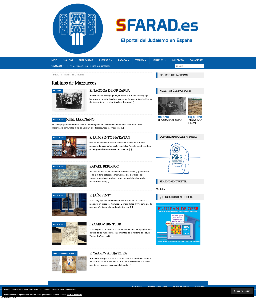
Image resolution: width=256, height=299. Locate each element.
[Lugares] (69, 100)
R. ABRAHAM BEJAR (170, 119)
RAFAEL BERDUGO (104, 166)
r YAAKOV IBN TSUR (105, 224)
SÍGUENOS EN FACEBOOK (174, 75)
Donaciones (196, 60)
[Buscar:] (189, 66)
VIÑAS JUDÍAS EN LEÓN (199, 121)
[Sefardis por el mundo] (69, 262)
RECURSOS (157, 60)
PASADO (122, 60)
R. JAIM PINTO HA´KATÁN (109, 137)
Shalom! (68, 60)
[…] (132, 102)
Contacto (178, 60)
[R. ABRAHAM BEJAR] (172, 106)
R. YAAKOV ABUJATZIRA (108, 253)
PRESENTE (104, 60)
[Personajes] (69, 147)
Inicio (54, 60)
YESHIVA (139, 60)
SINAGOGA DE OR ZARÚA (109, 90)
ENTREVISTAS (86, 60)
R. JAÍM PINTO (100, 195)
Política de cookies (74, 294)
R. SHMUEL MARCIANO (76, 119)
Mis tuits (160, 189)
